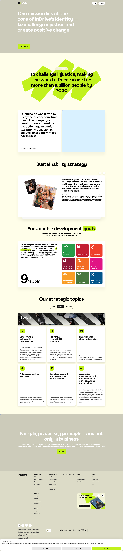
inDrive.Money (52, 487)
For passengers (81, 479)
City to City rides (38, 479)
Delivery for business (68, 474)
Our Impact (94, 477)
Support (36, 508)
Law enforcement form (39, 506)
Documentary (95, 482)
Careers (36, 498)
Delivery (36, 482)
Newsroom (37, 513)
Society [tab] (60, 306)
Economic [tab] (69, 306)
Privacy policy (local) (23, 537)
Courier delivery (53, 482)
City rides (36, 477)
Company (36, 496)
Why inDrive (37, 484)
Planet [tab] (53, 306)
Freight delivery (53, 484)
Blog (35, 511)
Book (93, 484)
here (27, 257)
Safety (79, 477)
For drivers (80, 482)
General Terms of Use (23, 538)
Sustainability (95, 479)
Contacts (36, 503)
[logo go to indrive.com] (23, 3)
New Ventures (37, 501)
